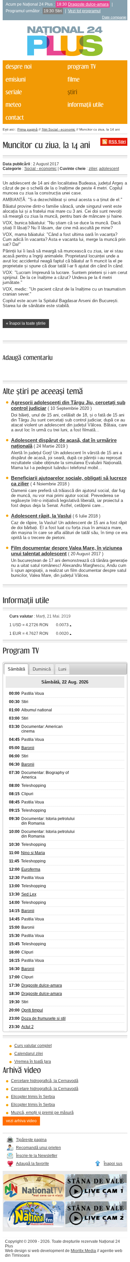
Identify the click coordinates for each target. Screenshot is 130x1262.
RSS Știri (117, 141)
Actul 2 (27, 1026)
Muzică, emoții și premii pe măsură (42, 1112)
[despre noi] (33, 66)
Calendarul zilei (28, 1053)
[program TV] (95, 66)
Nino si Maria (33, 852)
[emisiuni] (33, 79)
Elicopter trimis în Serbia (33, 1096)
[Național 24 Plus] (65, 41)
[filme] (95, 79)
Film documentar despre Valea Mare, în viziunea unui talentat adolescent (66, 550)
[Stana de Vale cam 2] (95, 1226)
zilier (93, 168)
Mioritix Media (83, 1250)
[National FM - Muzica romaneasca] (33, 1226)
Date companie (114, 17)
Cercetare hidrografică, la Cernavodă (44, 1080)
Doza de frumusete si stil (43, 1018)
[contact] (33, 117)
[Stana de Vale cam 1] (95, 1199)
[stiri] (95, 92)
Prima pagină (27, 129)
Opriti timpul (32, 1010)
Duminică (42, 669)
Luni (62, 669)
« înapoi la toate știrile (26, 323)
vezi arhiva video (21, 1121)
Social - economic (40, 168)
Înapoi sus (113, 1163)
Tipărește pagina (31, 1139)
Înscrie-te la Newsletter (36, 1155)
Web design (16, 1250)
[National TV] (33, 1199)
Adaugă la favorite (32, 1163)
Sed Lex (28, 894)
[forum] (33, 104)
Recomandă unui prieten (38, 1147)
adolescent (109, 168)
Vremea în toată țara (32, 1061)
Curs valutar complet (33, 1045)
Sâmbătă (16, 669)
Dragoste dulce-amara (88, 4)
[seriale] (33, 92)
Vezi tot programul (84, 11)
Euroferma (30, 869)
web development (48, 1250)
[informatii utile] (95, 104)
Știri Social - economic (58, 129)
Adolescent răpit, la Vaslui (41, 516)
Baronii (27, 747)
